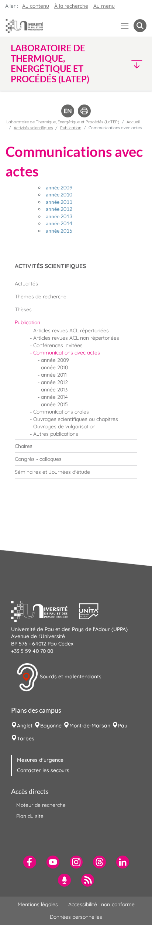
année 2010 (59, 194)
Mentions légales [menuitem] (38, 904)
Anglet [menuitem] (24, 725)
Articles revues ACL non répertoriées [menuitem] (76, 338)
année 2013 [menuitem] (54, 389)
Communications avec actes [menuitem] (66, 352)
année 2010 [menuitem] (54, 367)
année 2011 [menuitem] (54, 374)
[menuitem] (76, 283)
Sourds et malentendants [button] (69, 677)
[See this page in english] (67, 110)
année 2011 (59, 202)
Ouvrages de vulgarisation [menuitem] (64, 426)
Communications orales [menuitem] (61, 411)
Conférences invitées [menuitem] (58, 345)
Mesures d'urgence (40, 760)
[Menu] (125, 26)
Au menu (104, 6)
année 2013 (59, 216)
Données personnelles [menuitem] (76, 917)
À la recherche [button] (71, 6)
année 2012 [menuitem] (54, 382)
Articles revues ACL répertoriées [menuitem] (71, 330)
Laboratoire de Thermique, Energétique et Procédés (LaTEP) (62, 121)
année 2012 (59, 209)
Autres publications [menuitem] (55, 434)
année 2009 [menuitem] (55, 360)
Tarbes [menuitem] (25, 738)
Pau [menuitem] (122, 725)
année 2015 (59, 230)
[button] (130, 63)
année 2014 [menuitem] (54, 397)
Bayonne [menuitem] (51, 725)
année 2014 (59, 223)
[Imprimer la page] (84, 110)
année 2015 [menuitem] (54, 404)
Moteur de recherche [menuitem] (41, 805)
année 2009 (59, 187)
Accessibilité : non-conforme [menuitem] (101, 904)
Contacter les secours (43, 770)
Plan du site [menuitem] (30, 816)
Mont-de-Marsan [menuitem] (89, 725)
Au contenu (35, 6)
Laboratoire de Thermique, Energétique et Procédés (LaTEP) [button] (50, 63)
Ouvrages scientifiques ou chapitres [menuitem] (75, 419)
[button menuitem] (140, 25)
